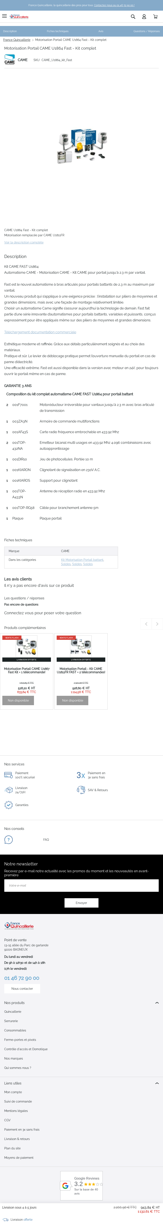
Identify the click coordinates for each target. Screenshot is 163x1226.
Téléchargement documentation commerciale (40, 332)
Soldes (66, 564)
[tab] (81, 1003)
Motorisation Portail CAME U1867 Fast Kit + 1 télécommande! (26, 670)
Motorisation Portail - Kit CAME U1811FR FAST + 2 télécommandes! (81, 670)
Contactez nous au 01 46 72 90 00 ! (114, 5)
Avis (100, 31)
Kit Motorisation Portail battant (82, 559)
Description (10, 31)
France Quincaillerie (16, 40)
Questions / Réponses (146, 31)
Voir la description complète (24, 242)
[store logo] (19, 16)
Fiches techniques (58, 31)
